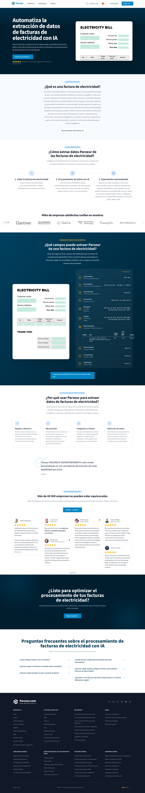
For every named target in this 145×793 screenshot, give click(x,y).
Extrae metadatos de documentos (84, 730)
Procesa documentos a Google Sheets (85, 759)
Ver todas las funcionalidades (21, 773)
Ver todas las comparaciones (113, 776)
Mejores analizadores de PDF (113, 759)
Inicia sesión (114, 3)
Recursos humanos (49, 768)
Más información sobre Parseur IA (72, 131)
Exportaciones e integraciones (22, 766)
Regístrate (126, 3)
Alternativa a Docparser (112, 766)
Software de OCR (18, 769)
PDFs (45, 718)
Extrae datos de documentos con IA (84, 714)
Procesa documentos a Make (82, 769)
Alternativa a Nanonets (112, 769)
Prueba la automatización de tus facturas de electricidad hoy (71, 375)
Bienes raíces (47, 761)
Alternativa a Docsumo (111, 773)
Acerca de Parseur (18, 721)
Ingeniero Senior (115, 522)
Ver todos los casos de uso (51, 741)
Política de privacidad (111, 721)
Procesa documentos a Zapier (83, 763)
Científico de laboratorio (57, 542)
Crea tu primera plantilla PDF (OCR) (84, 718)
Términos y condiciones (112, 714)
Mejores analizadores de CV (113, 763)
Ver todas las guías (79, 740)
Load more (72, 573)
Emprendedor (84, 522)
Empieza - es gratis (71, 510)
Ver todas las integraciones (82, 776)
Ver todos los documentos (51, 738)
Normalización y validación (21, 763)
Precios (53, 3)
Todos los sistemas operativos (24, 745)
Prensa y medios (18, 741)
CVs (45, 728)
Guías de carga (48, 734)
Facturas (46, 721)
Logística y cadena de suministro (53, 765)
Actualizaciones (17, 738)
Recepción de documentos (21, 756)
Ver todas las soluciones (51, 775)
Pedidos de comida (49, 731)
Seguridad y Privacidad (81, 737)
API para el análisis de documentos (84, 733)
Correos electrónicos (50, 714)
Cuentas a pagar (48, 758)
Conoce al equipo (18, 724)
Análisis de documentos (20, 759)
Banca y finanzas (49, 771)
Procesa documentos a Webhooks (84, 773)
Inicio (14, 714)
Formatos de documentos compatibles (85, 727)
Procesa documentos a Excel (82, 756)
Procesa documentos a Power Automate (86, 766)
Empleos (15, 728)
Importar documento (22, 57)
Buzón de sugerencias (19, 731)
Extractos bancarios (49, 724)
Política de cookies (110, 724)
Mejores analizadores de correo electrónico (117, 756)
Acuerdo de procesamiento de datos (115, 718)
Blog (14, 734)
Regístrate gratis (71, 616)
